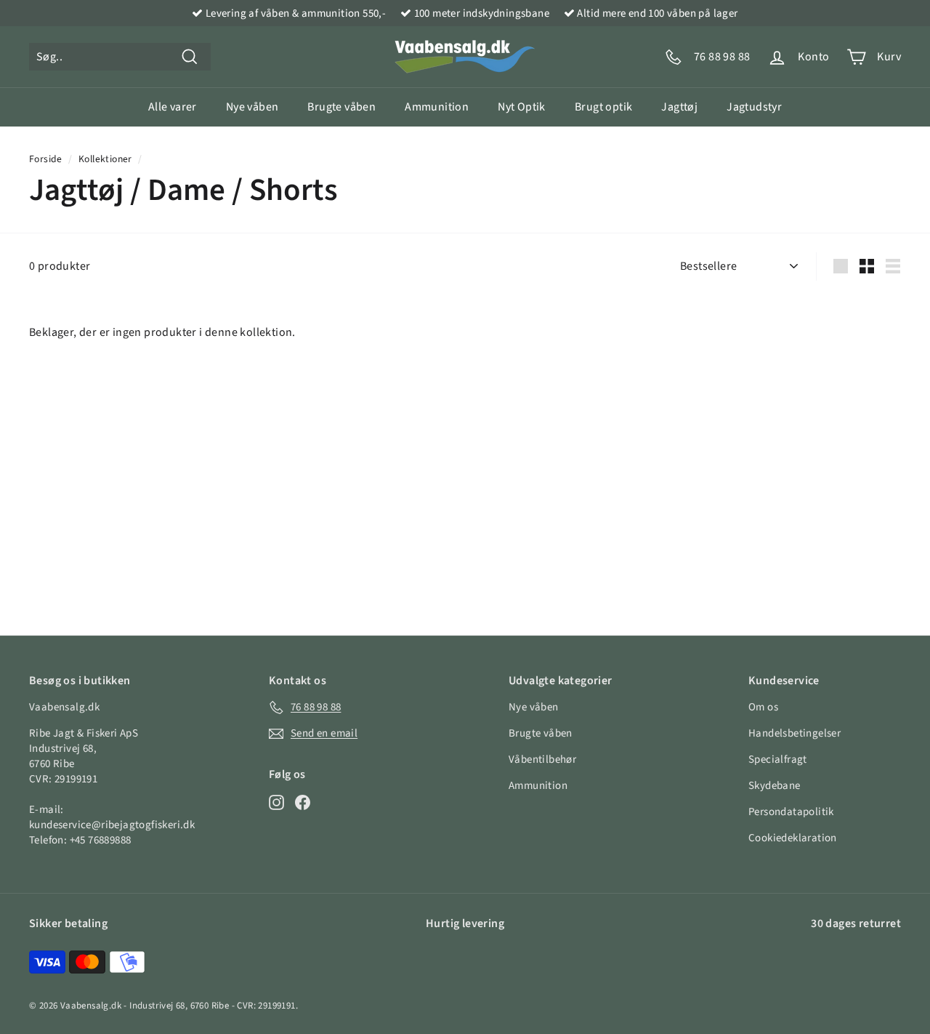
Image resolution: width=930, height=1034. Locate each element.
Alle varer (172, 107)
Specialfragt (777, 759)
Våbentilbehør (542, 759)
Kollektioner (105, 159)
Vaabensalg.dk (90, 1005)
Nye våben (252, 107)
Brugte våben (341, 107)
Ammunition (437, 107)
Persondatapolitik (791, 811)
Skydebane (774, 785)
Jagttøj (679, 107)
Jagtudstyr (754, 107)
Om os (763, 707)
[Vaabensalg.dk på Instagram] (276, 802)
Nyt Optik (522, 107)
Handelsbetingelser (794, 733)
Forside (45, 159)
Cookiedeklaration (792, 838)
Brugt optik (603, 107)
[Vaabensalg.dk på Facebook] (302, 802)
